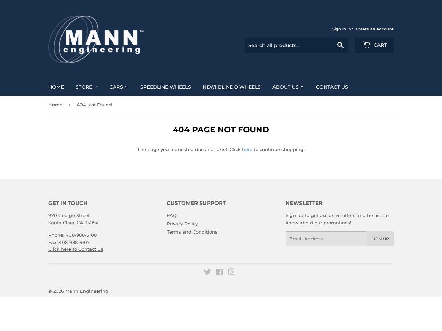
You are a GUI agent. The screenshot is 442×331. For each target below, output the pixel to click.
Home (56, 87)
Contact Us (332, 87)
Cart (379, 45)
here (247, 149)
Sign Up (380, 239)
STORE (85, 87)
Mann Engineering (86, 291)
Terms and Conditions (192, 232)
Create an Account (375, 29)
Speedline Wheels (165, 87)
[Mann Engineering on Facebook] (219, 273)
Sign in (339, 29)
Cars (116, 87)
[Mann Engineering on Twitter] (207, 273)
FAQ (172, 215)
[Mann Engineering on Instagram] (231, 273)
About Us (286, 87)
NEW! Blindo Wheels (232, 87)
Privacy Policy (182, 223)
